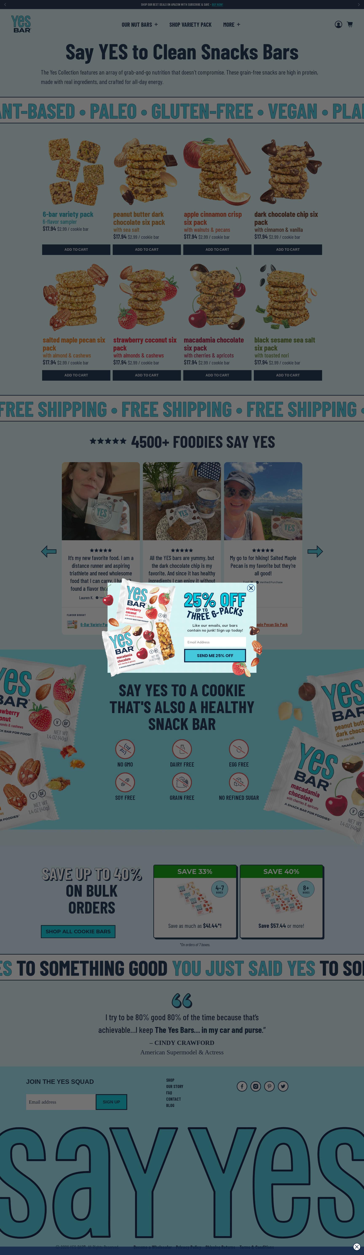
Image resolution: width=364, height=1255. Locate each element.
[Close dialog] (251, 588)
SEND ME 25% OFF (215, 656)
